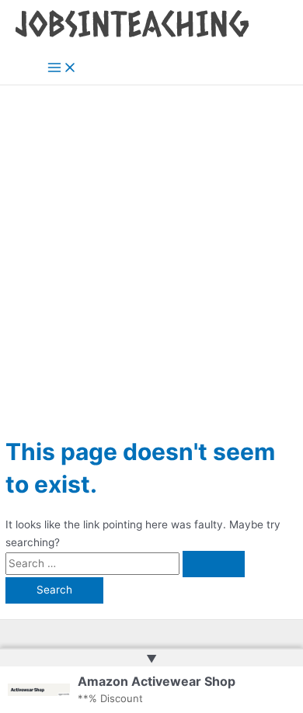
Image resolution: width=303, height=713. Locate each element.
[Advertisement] (151, 244)
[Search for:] (125, 563)
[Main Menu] (62, 68)
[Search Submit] (214, 564)
